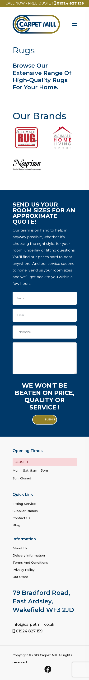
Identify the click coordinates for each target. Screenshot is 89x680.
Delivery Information (29, 555)
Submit (50, 419)
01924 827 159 (70, 3)
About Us (20, 548)
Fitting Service (24, 504)
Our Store (20, 577)
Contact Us (21, 518)
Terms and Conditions (30, 562)
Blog (16, 525)
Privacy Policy (23, 570)
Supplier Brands (25, 511)
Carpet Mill (48, 655)
